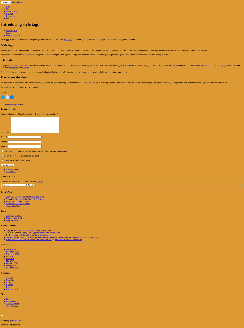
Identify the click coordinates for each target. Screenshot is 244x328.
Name (4, 137)
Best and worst (12, 11)
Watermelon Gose (13, 206)
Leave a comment (13, 35)
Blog (8, 7)
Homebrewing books (14, 218)
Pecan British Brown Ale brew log (68, 240)
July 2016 (10, 256)
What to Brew (17, 2)
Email (4, 142)
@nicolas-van (15, 320)
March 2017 (11, 249)
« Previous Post (12, 169)
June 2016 (10, 259)
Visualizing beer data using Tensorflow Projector (25, 199)
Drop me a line (12, 220)
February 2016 (12, 263)
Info (7, 18)
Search (30, 185)
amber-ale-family (202, 65)
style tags (68, 39)
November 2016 (12, 254)
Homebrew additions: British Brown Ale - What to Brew (29, 240)
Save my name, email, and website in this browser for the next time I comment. (35, 151)
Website (4, 146)
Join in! (40, 182)
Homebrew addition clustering (18, 204)
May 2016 (10, 261)
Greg (8, 230)
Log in (8, 299)
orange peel (13, 68)
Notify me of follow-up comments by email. (21, 156)
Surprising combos (13, 216)
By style (9, 14)
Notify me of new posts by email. (17, 160)
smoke (127, 65)
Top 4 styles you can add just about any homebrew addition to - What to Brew (37, 237)
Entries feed (11, 301)
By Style (9, 285)
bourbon (25, 68)
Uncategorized (12, 289)
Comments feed (12, 304)
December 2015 (12, 268)
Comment (5, 133)
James (8, 33)
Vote (8, 9)
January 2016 (11, 265)
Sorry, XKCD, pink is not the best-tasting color (25, 197)
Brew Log (10, 280)
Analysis (9, 278)
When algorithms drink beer (17, 201)
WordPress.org (12, 306)
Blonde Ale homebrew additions (85, 237)
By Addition (11, 282)
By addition (11, 16)
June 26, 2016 (11, 31)
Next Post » (11, 172)
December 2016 (12, 252)
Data (8, 287)
